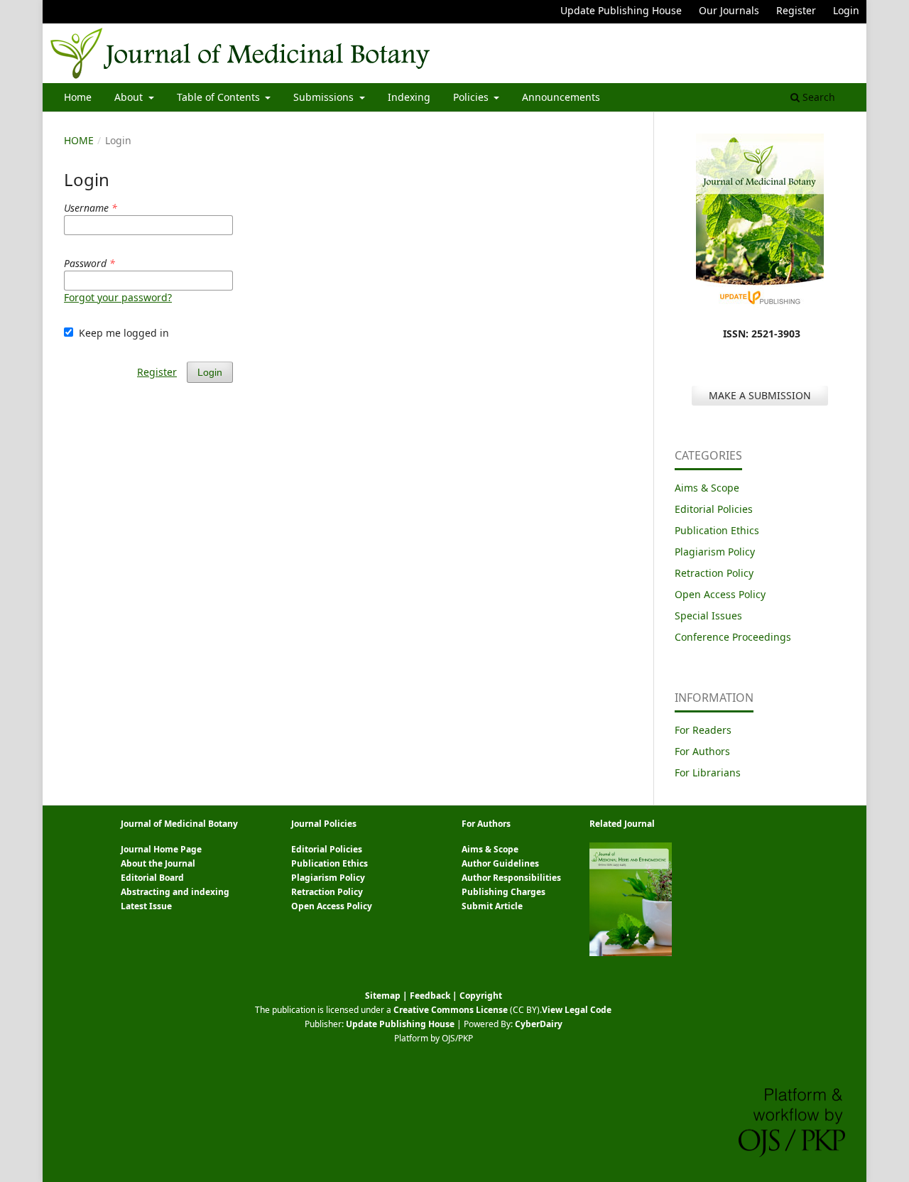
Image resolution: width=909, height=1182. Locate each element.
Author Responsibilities (511, 878)
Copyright (480, 995)
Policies (472, 97)
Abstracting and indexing (175, 892)
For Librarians (708, 772)
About (130, 97)
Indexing (409, 97)
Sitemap (383, 995)
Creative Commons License (450, 1010)
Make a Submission (760, 395)
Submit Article (492, 906)
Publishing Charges (503, 892)
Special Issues (708, 615)
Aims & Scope (707, 487)
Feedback (430, 995)
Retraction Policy (714, 573)
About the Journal (158, 863)
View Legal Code (576, 1010)
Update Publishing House (621, 10)
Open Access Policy (720, 594)
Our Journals (729, 10)
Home (78, 97)
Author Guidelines (500, 863)
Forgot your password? (118, 297)
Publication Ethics (717, 530)
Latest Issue (146, 906)
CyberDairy (538, 1024)
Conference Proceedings (733, 637)
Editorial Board (152, 878)
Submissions (324, 97)
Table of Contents (220, 97)
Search (817, 97)
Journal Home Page (161, 849)
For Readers (703, 730)
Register (796, 10)
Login (846, 10)
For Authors (702, 751)
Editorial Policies (714, 509)
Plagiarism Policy (715, 551)
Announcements (561, 97)
